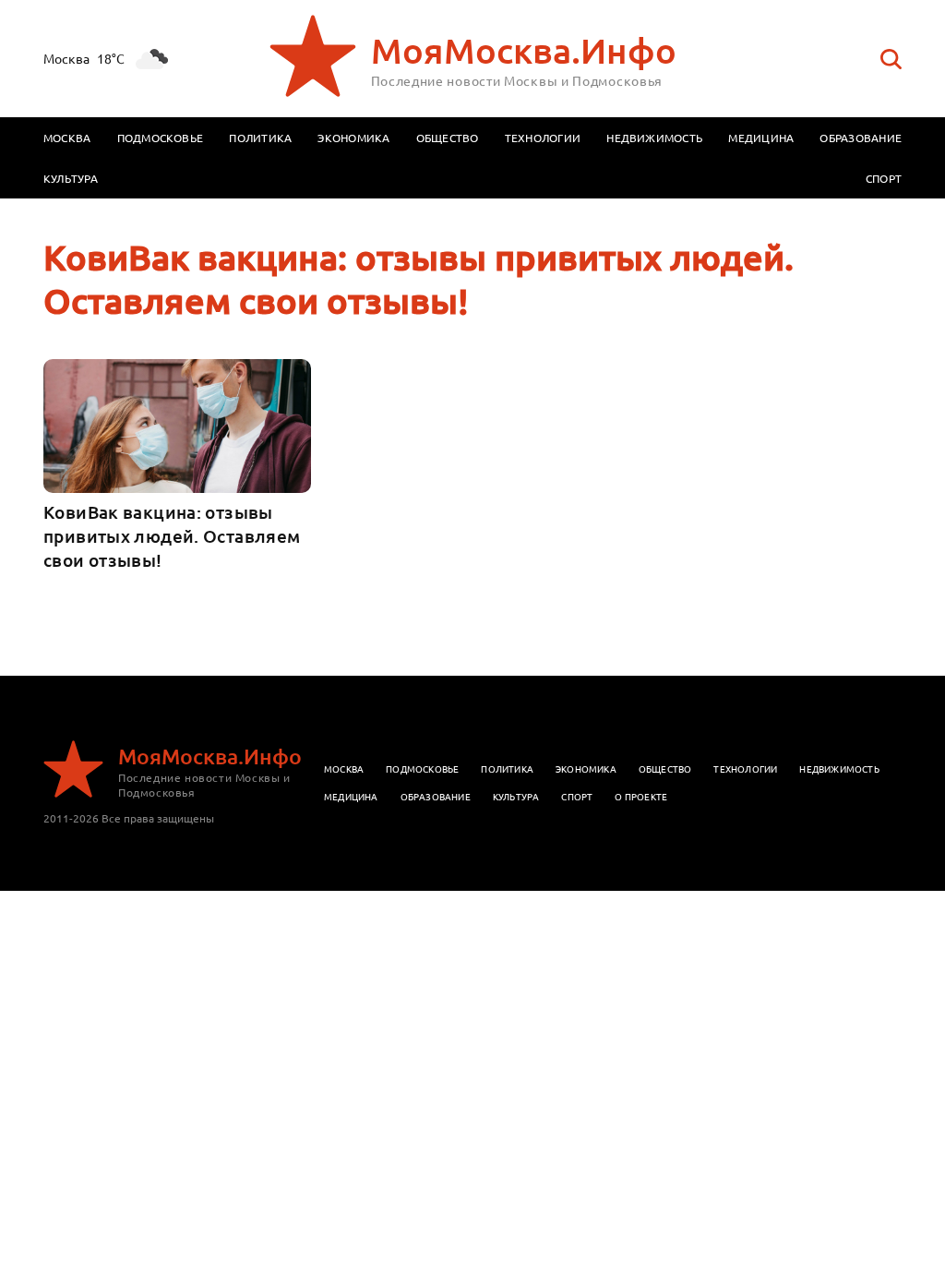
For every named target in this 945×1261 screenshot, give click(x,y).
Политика (260, 137)
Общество (447, 137)
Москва (66, 137)
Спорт (884, 178)
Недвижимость (654, 137)
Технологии (542, 137)
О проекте (641, 796)
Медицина (761, 137)
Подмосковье (160, 137)
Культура (70, 178)
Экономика (353, 137)
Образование (860, 137)
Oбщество (665, 768)
